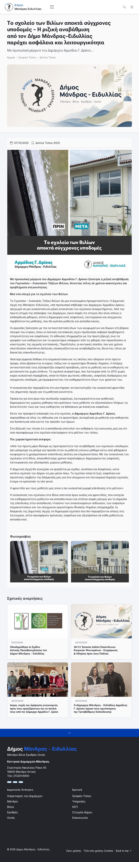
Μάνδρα (12, 801)
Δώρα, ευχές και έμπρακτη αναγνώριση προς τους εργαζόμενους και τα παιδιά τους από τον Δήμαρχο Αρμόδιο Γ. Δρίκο (34, 708)
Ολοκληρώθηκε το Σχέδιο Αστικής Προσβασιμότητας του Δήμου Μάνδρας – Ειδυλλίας (28, 650)
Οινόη (11, 817)
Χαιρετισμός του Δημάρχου (24, 796)
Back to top (123, 850)
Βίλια (10, 807)
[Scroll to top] (69, 733)
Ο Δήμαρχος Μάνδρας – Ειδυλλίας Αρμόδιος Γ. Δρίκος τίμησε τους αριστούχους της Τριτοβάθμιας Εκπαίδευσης (100, 708)
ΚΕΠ (75, 807)
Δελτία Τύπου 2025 (47, 143)
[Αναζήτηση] (124, 7)
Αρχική (11, 57)
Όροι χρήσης (73, 850)
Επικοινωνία (80, 817)
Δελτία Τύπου (48, 57)
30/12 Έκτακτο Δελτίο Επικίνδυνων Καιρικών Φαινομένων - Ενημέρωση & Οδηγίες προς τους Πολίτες (95, 650)
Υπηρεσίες (78, 801)
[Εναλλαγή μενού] (52, 7)
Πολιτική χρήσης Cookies (98, 850)
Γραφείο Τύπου (27, 57)
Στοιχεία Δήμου (82, 812)
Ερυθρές (12, 812)
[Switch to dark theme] (132, 7)
